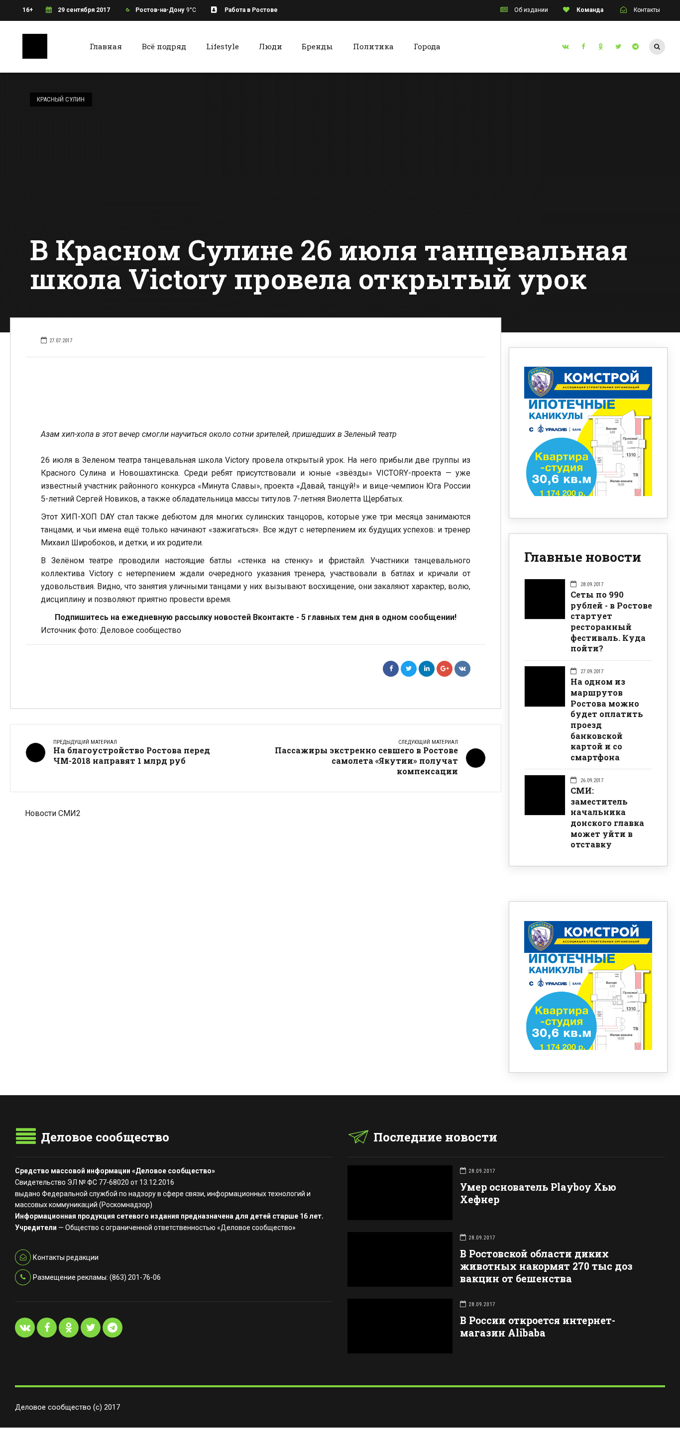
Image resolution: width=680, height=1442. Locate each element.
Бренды (317, 46)
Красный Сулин (61, 99)
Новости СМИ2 (53, 813)
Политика (373, 46)
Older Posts (255, 871)
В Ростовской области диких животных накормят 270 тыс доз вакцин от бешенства (546, 1266)
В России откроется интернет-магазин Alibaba (537, 1326)
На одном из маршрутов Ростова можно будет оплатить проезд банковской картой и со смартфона (606, 719)
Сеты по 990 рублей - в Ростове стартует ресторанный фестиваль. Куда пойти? (611, 621)
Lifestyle (222, 46)
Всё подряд (164, 46)
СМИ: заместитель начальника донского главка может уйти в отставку (607, 817)
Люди (270, 46)
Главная (106, 46)
